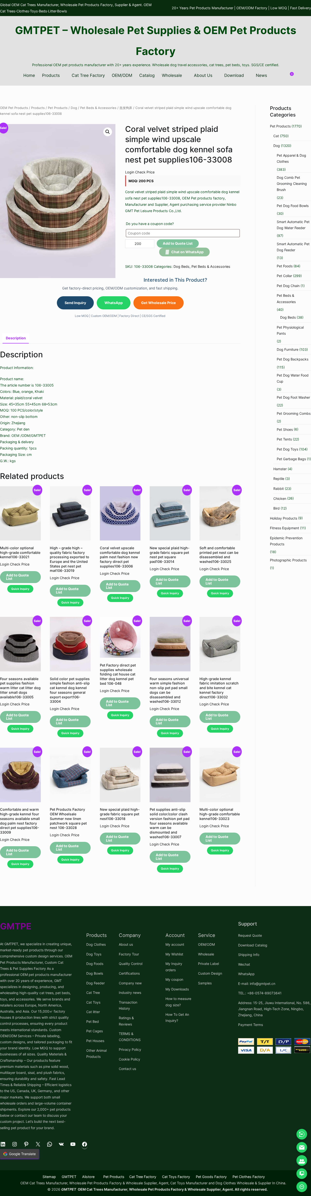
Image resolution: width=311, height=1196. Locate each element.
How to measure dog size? (178, 1002)
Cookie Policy (129, 1059)
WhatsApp (113, 303)
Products (51, 75)
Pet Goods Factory (211, 1177)
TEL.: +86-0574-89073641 (260, 993)
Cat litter (93, 1012)
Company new (130, 983)
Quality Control (130, 964)
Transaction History (128, 1005)
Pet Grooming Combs (294, 413)
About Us (203, 75)
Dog (74, 108)
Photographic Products (288, 560)
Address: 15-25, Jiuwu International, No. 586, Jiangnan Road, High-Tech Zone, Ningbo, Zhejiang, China (274, 1009)
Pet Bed (92, 1021)
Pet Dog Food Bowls (293, 206)
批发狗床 (126, 108)
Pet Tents (284, 439)
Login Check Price (140, 172)
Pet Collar (284, 276)
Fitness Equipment (284, 528)
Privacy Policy (130, 1049)
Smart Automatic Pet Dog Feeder (293, 247)
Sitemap (49, 1177)
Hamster (280, 469)
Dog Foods (94, 964)
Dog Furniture (287, 349)
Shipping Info (248, 955)
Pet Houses (95, 1041)
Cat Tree (93, 992)
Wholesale (172, 75)
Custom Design (210, 973)
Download (234, 75)
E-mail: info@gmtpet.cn (256, 983)
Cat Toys (93, 1002)
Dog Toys (93, 954)
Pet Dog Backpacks (292, 359)
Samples (205, 983)
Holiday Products (283, 518)
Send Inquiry (75, 303)
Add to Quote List (178, 243)
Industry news (130, 992)
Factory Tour (129, 954)
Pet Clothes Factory (249, 1177)
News (261, 75)
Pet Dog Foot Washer (293, 397)
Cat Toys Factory (176, 1177)
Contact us (127, 1069)
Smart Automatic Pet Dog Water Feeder (293, 225)
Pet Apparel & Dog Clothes (291, 158)
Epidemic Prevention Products (286, 541)
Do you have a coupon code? (150, 224)
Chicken (279, 498)
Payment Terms (250, 1025)
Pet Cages (94, 1031)
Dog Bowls (94, 973)
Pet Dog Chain (288, 286)
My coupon (174, 979)
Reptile (278, 479)
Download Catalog (252, 945)
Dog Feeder (95, 983)
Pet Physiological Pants (290, 330)
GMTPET (69, 1177)
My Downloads (177, 989)
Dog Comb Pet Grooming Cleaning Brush (292, 183)
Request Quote (250, 935)
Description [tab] (16, 338)
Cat (276, 136)
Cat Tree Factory (88, 75)
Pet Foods (285, 266)
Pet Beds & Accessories (98, 108)
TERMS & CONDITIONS (130, 1037)
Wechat (244, 964)
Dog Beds (181, 266)
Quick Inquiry (20, 589)
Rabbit (278, 488)
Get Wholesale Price (158, 303)
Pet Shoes (285, 429)
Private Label (208, 964)
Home (29, 75)
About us (126, 944)
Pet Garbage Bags (291, 459)
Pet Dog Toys (287, 449)
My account (174, 944)
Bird (276, 508)
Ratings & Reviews (126, 1021)
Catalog (147, 75)
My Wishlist (174, 954)
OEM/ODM (122, 75)
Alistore (88, 1177)
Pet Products (58, 108)
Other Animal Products (96, 1053)
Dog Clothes (96, 944)
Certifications (129, 973)
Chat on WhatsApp (187, 252)
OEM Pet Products (14, 108)
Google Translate (22, 1154)
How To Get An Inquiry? (177, 1017)
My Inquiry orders (173, 967)
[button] (107, 131)
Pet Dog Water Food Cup (293, 378)
